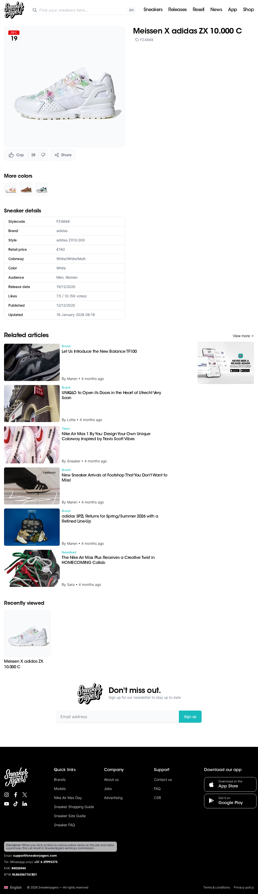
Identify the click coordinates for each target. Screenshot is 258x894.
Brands (60, 779)
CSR (157, 797)
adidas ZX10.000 (70, 240)
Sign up (190, 716)
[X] (24, 794)
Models (60, 788)
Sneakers (153, 10)
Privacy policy (244, 887)
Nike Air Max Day (68, 797)
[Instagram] (6, 794)
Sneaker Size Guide (70, 816)
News (216, 10)
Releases (177, 10)
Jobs (108, 788)
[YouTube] (6, 803)
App (232, 10)
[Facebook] (15, 794)
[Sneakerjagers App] (226, 363)
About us (111, 779)
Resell (198, 10)
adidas (62, 231)
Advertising (113, 797)
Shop (248, 10)
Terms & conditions (216, 887)
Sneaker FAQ (64, 825)
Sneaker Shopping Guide (74, 807)
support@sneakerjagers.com (35, 855)
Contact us (163, 779)
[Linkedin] (24, 803)
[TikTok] (15, 803)
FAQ (157, 788)
